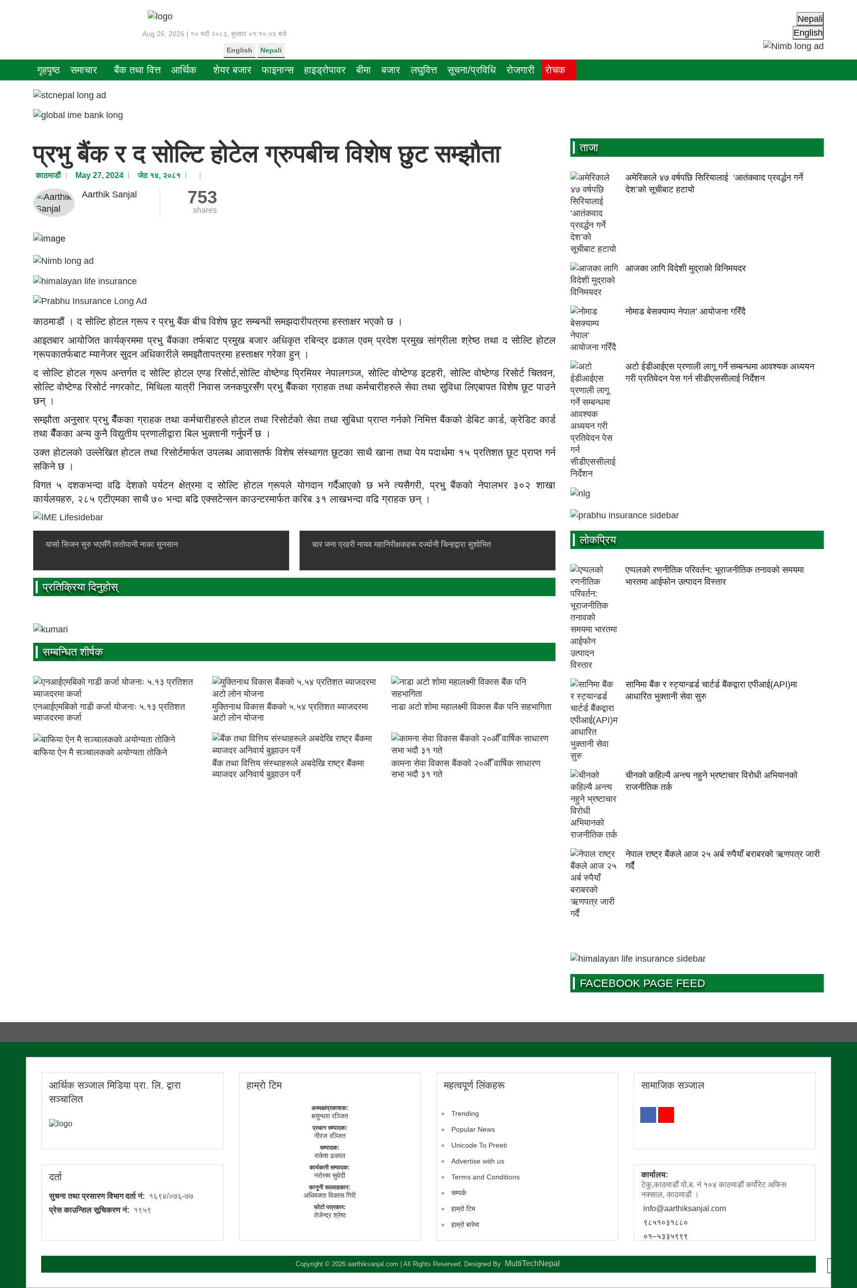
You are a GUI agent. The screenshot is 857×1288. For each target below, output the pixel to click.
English (239, 50)
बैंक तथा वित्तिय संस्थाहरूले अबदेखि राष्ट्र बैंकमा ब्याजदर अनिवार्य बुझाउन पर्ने (288, 768)
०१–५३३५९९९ (665, 1236)
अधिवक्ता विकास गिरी (330, 1195)
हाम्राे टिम (264, 1085)
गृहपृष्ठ (48, 69)
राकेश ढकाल (329, 1156)
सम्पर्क (458, 1193)
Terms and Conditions (485, 1177)
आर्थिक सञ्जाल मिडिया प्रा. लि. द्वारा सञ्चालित (115, 1092)
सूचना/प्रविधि (471, 69)
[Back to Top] (834, 1265)
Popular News (473, 1129)
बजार (390, 69)
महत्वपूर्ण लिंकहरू (474, 1085)
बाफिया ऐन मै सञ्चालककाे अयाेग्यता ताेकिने (100, 752)
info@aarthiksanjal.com (684, 1208)
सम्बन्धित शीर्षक (73, 652)
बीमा (363, 69)
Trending (465, 1113)
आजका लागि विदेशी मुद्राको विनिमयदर (685, 268)
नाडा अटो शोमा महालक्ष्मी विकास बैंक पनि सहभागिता (471, 707)
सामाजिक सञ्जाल (672, 1085)
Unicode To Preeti (479, 1145)
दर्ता (55, 1176)
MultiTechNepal (532, 1263)
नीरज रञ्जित (330, 1136)
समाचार (83, 69)
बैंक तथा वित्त (137, 69)
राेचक (555, 69)
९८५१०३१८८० (665, 1222)
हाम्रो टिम (463, 1209)
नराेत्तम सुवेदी (329, 1175)
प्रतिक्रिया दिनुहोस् (80, 587)
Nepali (271, 50)
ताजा (589, 147)
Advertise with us (477, 1161)
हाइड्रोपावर (325, 69)
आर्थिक (183, 69)
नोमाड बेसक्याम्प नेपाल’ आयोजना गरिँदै (685, 311)
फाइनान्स (278, 69)
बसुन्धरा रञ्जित (329, 1116)
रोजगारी (520, 69)
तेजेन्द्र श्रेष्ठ (330, 1215)
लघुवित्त (424, 69)
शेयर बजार (232, 69)
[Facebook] (648, 1115)
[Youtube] (666, 1115)
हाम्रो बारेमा (465, 1225)
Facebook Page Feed (642, 983)
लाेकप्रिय (598, 540)
